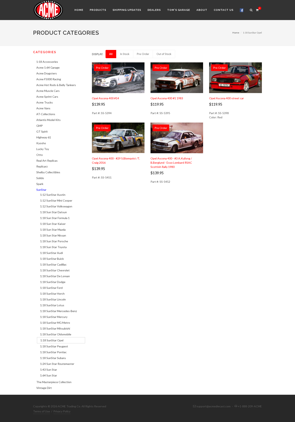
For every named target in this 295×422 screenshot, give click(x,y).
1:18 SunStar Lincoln (53, 299)
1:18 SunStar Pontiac (53, 352)
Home (235, 32)
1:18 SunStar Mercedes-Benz (58, 311)
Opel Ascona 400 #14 (105, 98)
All (111, 54)
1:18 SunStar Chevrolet (55, 270)
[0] (257, 9)
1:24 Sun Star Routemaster (57, 363)
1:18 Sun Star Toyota (53, 247)
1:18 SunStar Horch (52, 293)
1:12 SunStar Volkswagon (56, 206)
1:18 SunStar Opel (51, 340)
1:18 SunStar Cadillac (53, 264)
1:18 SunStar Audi (51, 253)
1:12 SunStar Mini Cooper (56, 200)
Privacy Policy (61, 411)
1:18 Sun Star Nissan (53, 235)
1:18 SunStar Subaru (53, 358)
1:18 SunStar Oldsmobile (55, 334)
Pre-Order (143, 54)
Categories (44, 52)
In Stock (124, 54)
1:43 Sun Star (48, 369)
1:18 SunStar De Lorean (55, 276)
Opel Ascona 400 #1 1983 (167, 98)
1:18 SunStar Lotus (52, 305)
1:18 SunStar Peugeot (54, 346)
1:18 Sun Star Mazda (53, 229)
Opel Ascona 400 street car (226, 98)
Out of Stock (164, 54)
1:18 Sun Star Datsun (53, 212)
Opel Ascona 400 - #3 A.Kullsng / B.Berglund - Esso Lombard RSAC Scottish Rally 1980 (171, 162)
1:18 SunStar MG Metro (55, 322)
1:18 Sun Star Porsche (54, 241)
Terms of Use (41, 411)
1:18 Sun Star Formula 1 (55, 218)
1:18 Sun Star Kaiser (53, 223)
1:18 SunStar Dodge (52, 282)
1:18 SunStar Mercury (53, 317)
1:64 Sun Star (48, 375)
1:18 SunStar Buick (52, 258)
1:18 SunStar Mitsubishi (55, 328)
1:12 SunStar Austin (52, 194)
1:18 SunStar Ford (51, 287)
